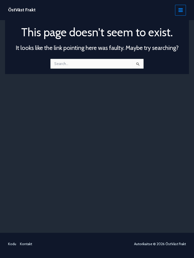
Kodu (12, 244)
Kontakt (26, 244)
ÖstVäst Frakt (22, 10)
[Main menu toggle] (180, 10)
